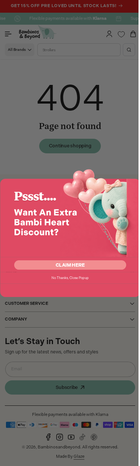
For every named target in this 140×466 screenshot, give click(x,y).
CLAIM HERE (67, 265)
